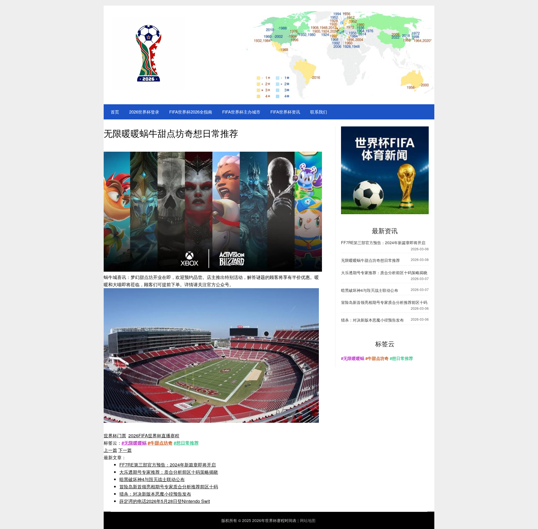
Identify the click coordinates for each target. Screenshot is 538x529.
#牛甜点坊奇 (160, 443)
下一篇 (125, 450)
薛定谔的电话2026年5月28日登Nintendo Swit (164, 501)
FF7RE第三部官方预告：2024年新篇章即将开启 (167, 464)
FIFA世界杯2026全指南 (190, 112)
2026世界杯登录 (144, 112)
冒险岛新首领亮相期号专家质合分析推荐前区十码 (168, 486)
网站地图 (308, 520)
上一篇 (110, 450)
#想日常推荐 (186, 443)
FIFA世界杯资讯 (285, 112)
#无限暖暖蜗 (134, 443)
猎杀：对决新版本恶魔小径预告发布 (155, 494)
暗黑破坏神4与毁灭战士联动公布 (152, 479)
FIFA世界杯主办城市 (241, 112)
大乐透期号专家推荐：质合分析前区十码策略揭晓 (168, 472)
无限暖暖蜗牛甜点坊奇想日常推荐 (370, 260)
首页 (115, 112)
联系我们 (318, 112)
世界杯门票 (115, 435)
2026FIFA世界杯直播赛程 (153, 435)
